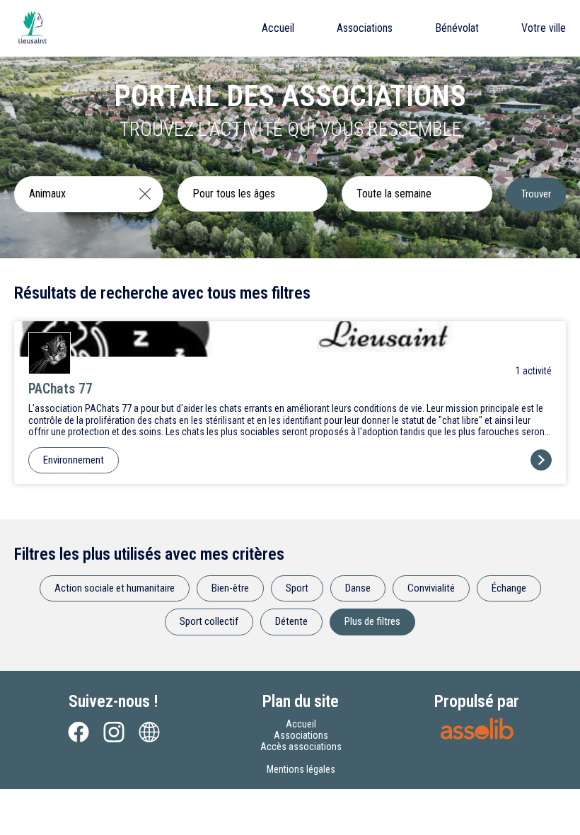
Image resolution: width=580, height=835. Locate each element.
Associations (365, 28)
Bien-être (230, 588)
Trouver (536, 194)
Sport (297, 588)
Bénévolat (457, 28)
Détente (291, 621)
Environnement (73, 460)
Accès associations (301, 746)
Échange (509, 588)
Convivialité (431, 588)
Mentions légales (301, 769)
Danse (358, 588)
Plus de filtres (372, 621)
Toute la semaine (393, 193)
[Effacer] (145, 194)
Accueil (278, 28)
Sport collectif (209, 621)
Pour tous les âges (233, 193)
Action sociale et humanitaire (114, 588)
